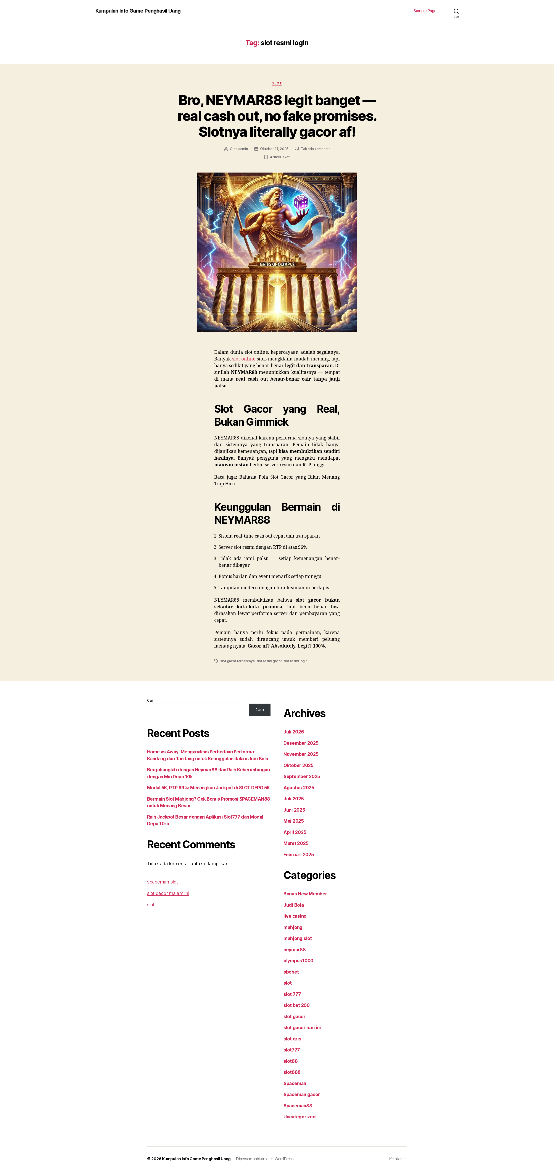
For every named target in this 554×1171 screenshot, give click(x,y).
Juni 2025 (294, 810)
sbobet (291, 972)
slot (277, 83)
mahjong (293, 927)
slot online (243, 359)
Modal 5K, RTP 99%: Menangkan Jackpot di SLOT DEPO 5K (208, 787)
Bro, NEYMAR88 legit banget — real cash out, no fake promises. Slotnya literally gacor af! (277, 116)
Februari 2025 (298, 854)
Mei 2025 (293, 821)
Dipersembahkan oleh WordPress (264, 1158)
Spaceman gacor (301, 1094)
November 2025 (301, 754)
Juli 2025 (293, 798)
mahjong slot (297, 938)
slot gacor (294, 1016)
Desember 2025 (301, 743)
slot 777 (292, 994)
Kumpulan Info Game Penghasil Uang (137, 10)
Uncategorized (299, 1116)
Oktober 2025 (298, 765)
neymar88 (294, 949)
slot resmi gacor (269, 661)
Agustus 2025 (298, 787)
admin (243, 149)
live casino (294, 916)
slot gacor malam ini (168, 893)
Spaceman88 (297, 1105)
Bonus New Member (305, 893)
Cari (150, 700)
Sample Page (425, 10)
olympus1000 (298, 960)
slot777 (291, 1050)
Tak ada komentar (315, 149)
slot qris (292, 1039)
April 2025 (294, 832)
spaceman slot (162, 882)
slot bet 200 (296, 1005)
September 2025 (301, 776)
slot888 (292, 1072)
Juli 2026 (293, 732)
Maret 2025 (295, 843)
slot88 (290, 1061)
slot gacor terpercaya (237, 661)
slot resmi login (295, 661)
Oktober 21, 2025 (274, 149)
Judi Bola (293, 905)
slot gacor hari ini (302, 1027)
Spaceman (294, 1083)
